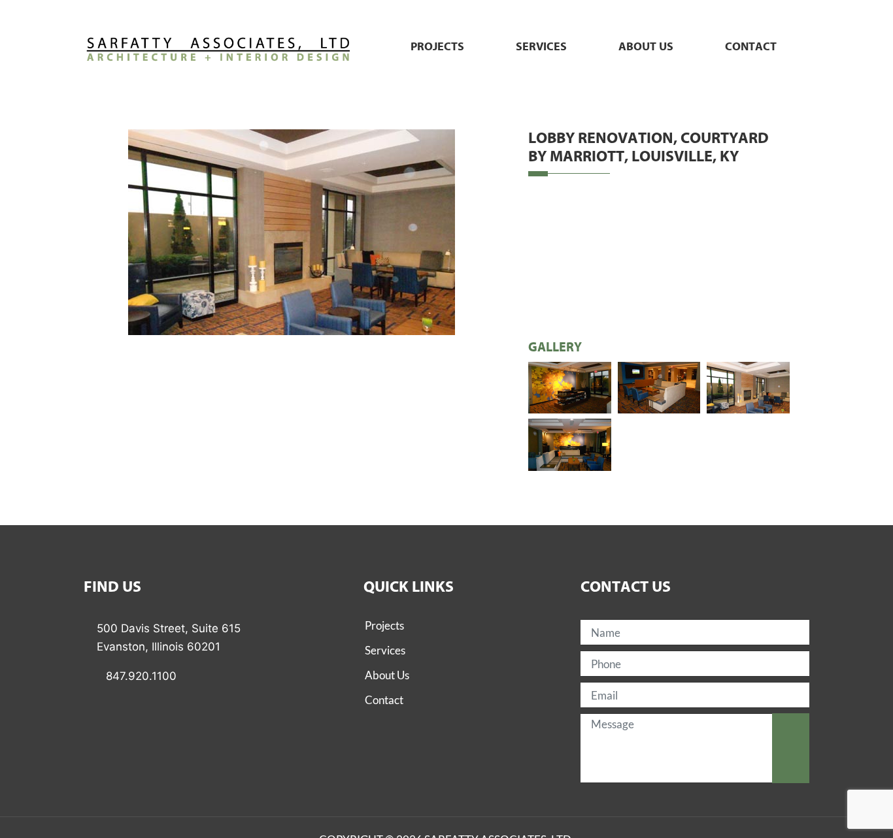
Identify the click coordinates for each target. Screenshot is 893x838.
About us (645, 47)
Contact (751, 47)
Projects (437, 47)
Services (541, 47)
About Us (387, 675)
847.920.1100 (141, 676)
